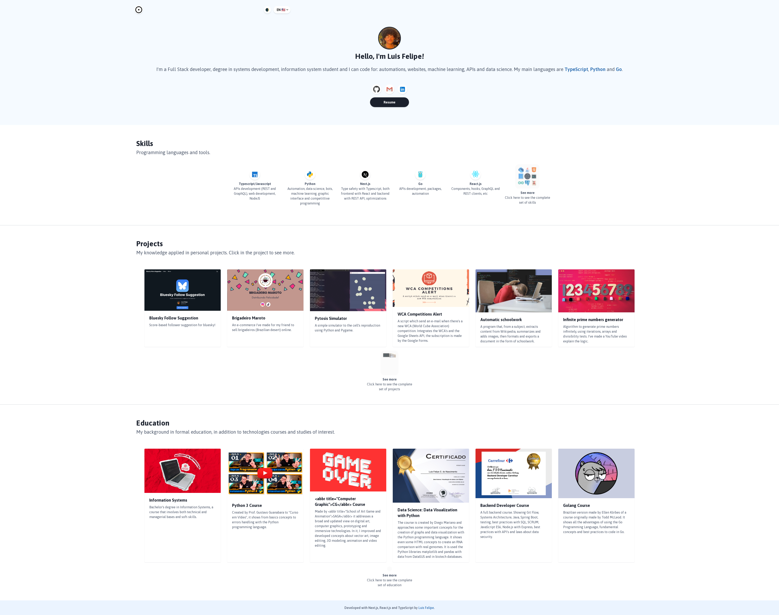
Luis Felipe (426, 608)
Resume (389, 102)
